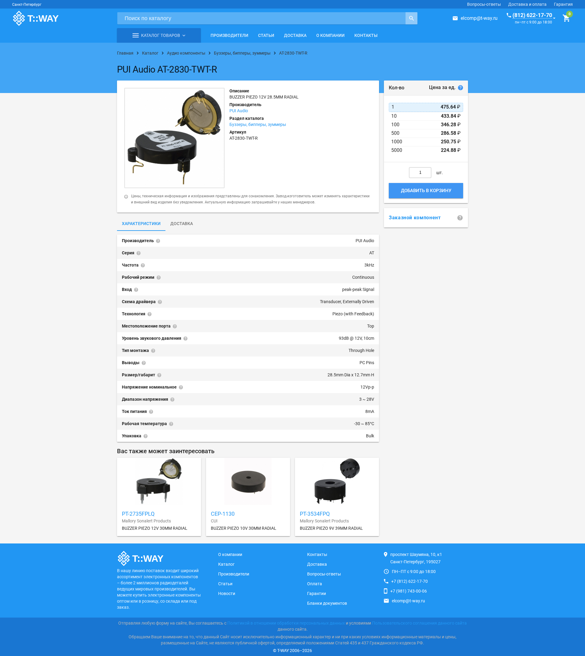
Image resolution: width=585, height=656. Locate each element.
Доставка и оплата (527, 4)
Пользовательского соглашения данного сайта (419, 623)
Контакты (366, 35)
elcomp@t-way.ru (479, 18)
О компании (330, 35)
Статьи (266, 35)
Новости (226, 593)
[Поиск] (411, 18)
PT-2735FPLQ (138, 514)
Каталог (226, 564)
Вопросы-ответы (484, 4)
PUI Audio (238, 110)
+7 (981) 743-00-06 (408, 591)
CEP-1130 (223, 514)
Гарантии (316, 593)
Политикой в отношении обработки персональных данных (286, 623)
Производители (229, 35)
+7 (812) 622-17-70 (409, 581)
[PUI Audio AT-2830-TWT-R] (174, 138)
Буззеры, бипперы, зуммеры (257, 124)
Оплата (314, 583)
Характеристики (141, 223)
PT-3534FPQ (315, 514)
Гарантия (563, 4)
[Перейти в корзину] (566, 18)
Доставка (295, 35)
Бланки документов (327, 603)
